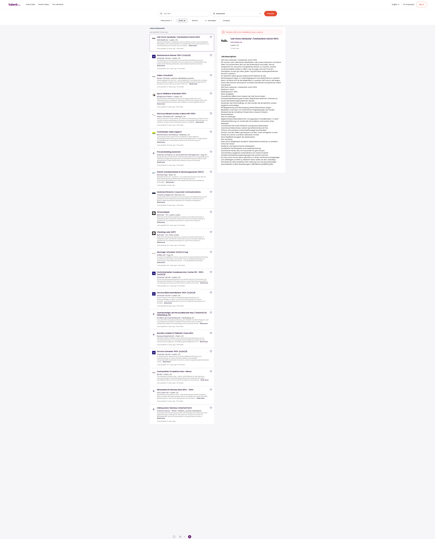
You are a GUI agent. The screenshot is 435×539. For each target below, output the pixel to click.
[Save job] (211, 37)
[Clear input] (260, 13)
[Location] (235, 13)
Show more (193, 46)
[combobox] (186, 13)
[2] (189, 536)
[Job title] (184, 13)
